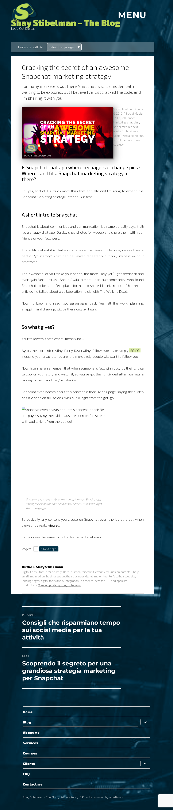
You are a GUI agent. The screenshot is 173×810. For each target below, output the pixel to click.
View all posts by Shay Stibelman (59, 585)
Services (30, 743)
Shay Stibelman (123, 109)
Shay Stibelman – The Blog (65, 23)
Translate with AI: (30, 47)
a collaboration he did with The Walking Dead (93, 291)
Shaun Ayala (69, 280)
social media (121, 127)
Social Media (134, 113)
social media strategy (127, 140)
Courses (30, 753)
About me (31, 732)
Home (28, 712)
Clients (29, 763)
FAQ (26, 774)
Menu (132, 15)
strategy (118, 144)
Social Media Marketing (128, 135)
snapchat (133, 122)
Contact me (32, 784)
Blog (27, 722)
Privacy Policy (69, 797)
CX (118, 118)
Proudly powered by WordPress (102, 797)
